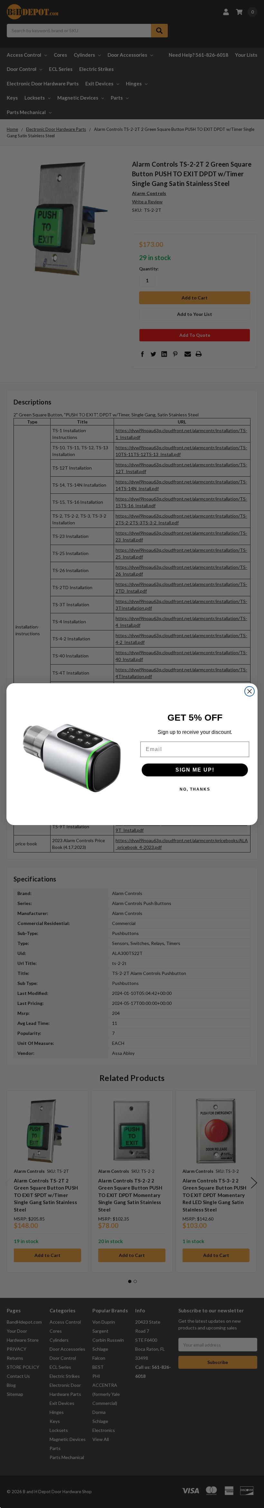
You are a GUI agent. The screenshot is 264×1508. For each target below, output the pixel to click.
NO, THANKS (195, 789)
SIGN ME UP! (194, 770)
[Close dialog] (249, 691)
